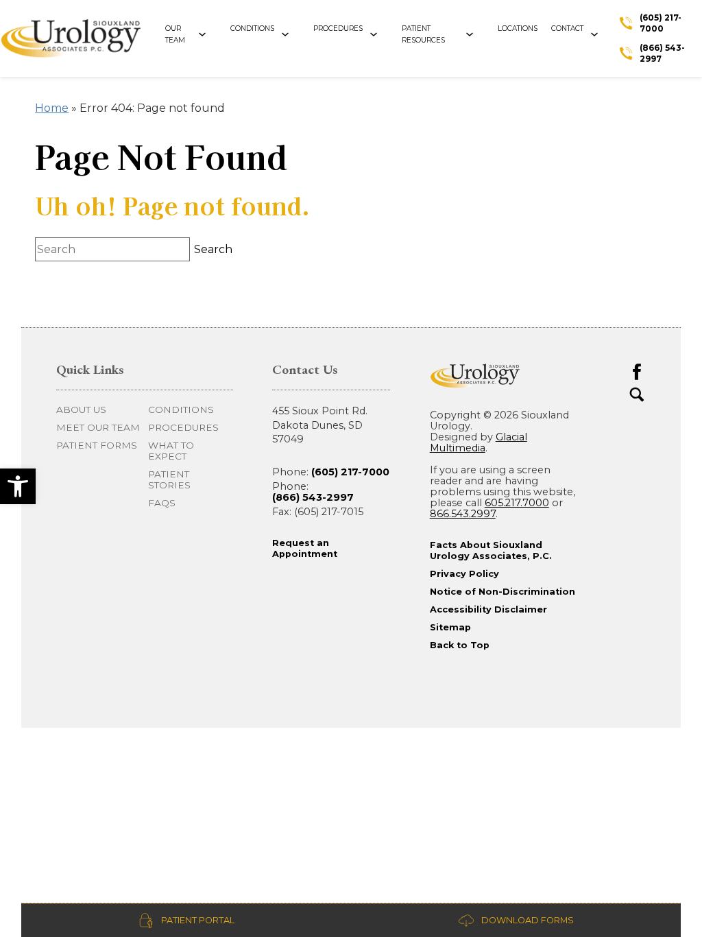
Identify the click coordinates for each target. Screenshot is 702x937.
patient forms (96, 445)
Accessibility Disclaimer (488, 609)
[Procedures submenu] (378, 35)
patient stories (169, 479)
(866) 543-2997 (313, 497)
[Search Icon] (637, 394)
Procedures (338, 28)
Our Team (175, 34)
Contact (567, 28)
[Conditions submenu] (290, 35)
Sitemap (450, 627)
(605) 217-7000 (350, 471)
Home (52, 108)
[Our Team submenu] (207, 35)
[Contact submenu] (599, 35)
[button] (18, 486)
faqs (162, 502)
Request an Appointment (304, 548)
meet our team (98, 427)
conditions (181, 409)
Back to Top (459, 645)
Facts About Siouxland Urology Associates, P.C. (491, 550)
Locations (517, 28)
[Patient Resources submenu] (474, 35)
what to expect (171, 451)
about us (81, 409)
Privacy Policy (464, 574)
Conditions (252, 28)
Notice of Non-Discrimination (502, 591)
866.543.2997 (463, 514)
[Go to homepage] (81, 38)
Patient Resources (423, 34)
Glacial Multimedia (478, 442)
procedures (183, 427)
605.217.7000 (517, 503)
